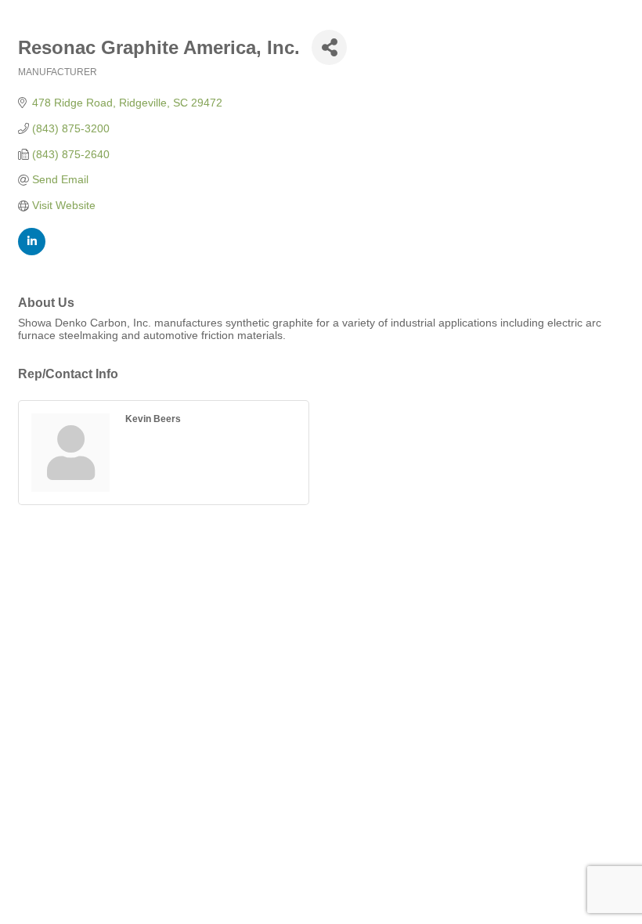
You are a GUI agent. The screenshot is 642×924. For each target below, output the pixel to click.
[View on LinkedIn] (31, 251)
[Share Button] (329, 47)
